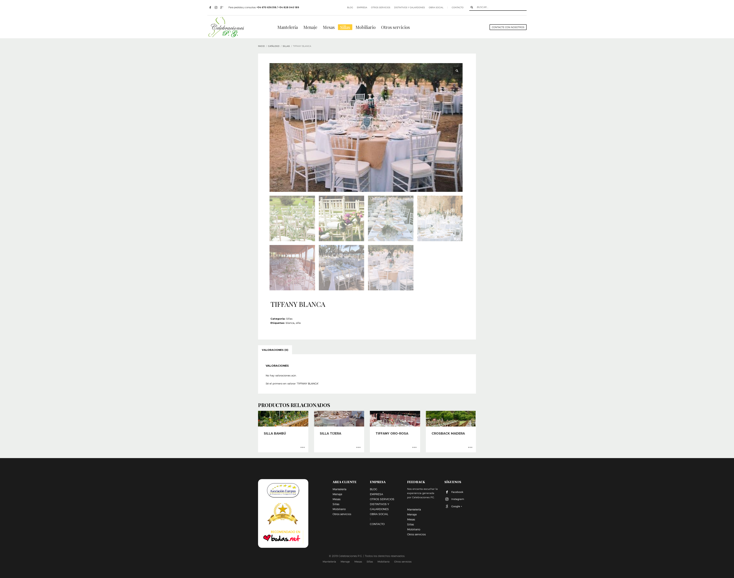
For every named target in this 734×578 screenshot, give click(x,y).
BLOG (350, 7)
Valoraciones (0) (275, 349)
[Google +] (222, 7)
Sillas (289, 318)
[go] (472, 7)
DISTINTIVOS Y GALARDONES (409, 7)
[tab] (275, 349)
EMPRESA (362, 7)
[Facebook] (210, 7)
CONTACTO (458, 7)
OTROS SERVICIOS (380, 7)
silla (298, 322)
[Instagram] (216, 7)
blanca (290, 322)
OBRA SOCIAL (436, 7)
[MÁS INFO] (302, 447)
